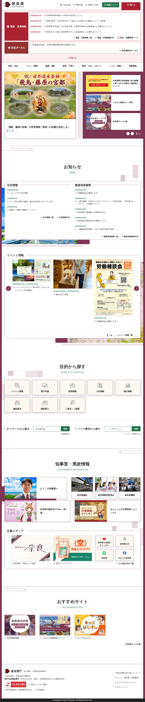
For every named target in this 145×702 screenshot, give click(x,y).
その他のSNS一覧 (126, 564)
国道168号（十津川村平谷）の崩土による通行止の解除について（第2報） (77, 21)
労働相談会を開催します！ (88, 193)
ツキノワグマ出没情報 (19, 193)
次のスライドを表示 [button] (132, 133)
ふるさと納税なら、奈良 (123, 102)
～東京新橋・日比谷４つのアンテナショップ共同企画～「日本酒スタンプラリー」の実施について (106, 202)
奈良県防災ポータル (130, 51)
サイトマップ (122, 687)
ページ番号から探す (88, 428)
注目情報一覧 (48, 217)
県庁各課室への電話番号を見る (19, 690)
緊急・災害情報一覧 (84, 38)
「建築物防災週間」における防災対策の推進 (95, 229)
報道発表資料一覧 (111, 236)
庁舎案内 (41, 690)
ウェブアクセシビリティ (127, 682)
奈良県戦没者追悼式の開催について (91, 221)
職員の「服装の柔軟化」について (23, 210)
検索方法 (66, 434)
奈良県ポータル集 (120, 121)
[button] (65, 5)
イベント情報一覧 (125, 335)
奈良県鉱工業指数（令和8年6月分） (92, 212)
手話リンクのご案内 (39, 684)
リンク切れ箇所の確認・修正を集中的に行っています (31, 201)
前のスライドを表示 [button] (128, 133)
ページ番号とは (134, 434)
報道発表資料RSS (131, 236)
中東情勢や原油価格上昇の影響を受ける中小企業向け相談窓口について (125, 83)
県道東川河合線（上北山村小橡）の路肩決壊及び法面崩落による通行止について (79, 26)
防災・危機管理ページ (129, 38)
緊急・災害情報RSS (106, 38)
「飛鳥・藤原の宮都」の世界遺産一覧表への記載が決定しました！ (38, 129)
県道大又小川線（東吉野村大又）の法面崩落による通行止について (74, 32)
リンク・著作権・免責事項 (128, 678)
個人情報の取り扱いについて (128, 673)
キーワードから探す (18, 428)
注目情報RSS (64, 217)
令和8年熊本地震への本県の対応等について (64, 15)
